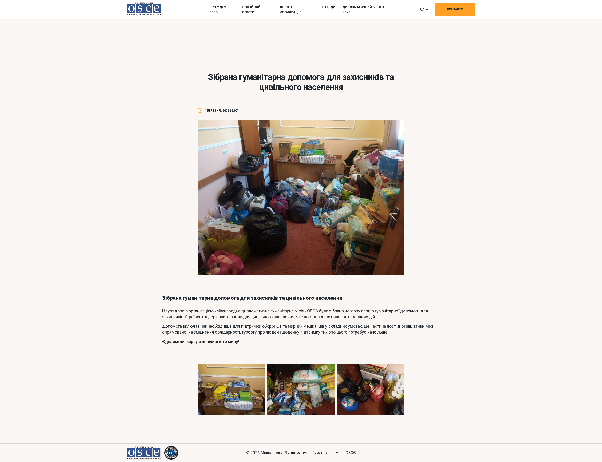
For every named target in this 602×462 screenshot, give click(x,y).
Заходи (328, 7)
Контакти (455, 9)
